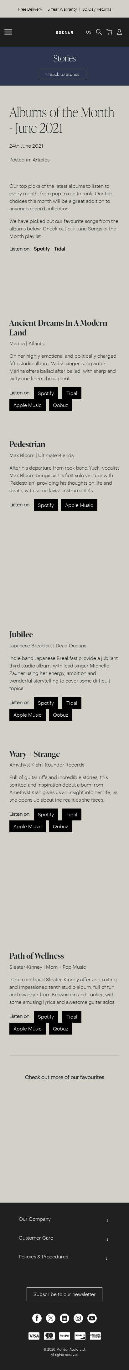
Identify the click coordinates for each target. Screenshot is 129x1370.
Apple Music (27, 405)
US (88, 31)
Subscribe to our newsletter (65, 1294)
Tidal (59, 248)
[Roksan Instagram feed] (79, 1317)
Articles (41, 159)
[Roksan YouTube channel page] (92, 1317)
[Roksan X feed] (51, 1317)
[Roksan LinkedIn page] (65, 1317)
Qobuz (60, 405)
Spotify (42, 248)
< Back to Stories (63, 74)
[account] (119, 32)
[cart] (109, 32)
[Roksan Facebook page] (37, 1317)
